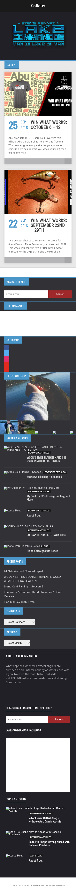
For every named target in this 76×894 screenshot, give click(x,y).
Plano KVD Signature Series (42, 550)
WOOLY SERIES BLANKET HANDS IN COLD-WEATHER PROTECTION (46, 459)
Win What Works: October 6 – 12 (49, 125)
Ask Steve (36, 856)
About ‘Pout (34, 515)
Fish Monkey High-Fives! (19, 601)
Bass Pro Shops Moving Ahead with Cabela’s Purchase (49, 843)
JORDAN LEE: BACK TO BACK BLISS (46, 535)
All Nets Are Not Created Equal (23, 571)
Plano (44, 546)
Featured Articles (38, 453)
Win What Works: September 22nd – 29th (49, 225)
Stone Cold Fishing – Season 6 (44, 476)
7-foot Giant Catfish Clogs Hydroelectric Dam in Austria (45, 820)
